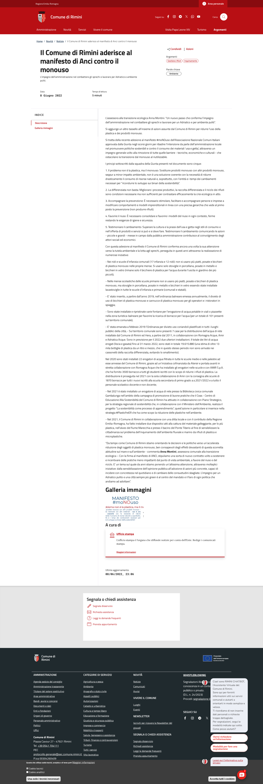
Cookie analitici (37, 772)
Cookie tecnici (36, 768)
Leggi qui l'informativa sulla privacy (228, 761)
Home (40, 41)
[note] (229, 705)
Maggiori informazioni (83, 762)
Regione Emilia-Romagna (47, 3)
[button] (213, 3)
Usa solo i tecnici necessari (43, 779)
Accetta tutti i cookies (222, 779)
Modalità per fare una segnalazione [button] (225, 748)
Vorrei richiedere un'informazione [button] (222, 738)
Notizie (60, 41)
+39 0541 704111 (48, 746)
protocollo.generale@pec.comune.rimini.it (57, 754)
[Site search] (223, 17)
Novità (49, 41)
